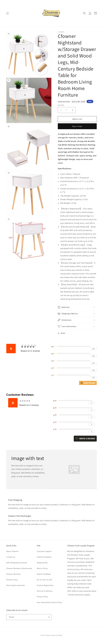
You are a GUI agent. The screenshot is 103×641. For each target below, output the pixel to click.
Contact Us (10, 557)
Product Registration (45, 585)
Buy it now (77, 126)
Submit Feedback (44, 574)
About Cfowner (12, 551)
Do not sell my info (44, 580)
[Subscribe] (48, 617)
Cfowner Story (12, 580)
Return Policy (42, 568)
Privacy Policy (42, 596)
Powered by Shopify (56, 635)
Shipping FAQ (42, 562)
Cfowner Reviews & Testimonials (19, 568)
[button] (7, 13)
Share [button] (63, 333)
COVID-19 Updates (44, 557)
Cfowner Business (13, 574)
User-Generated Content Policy (49, 602)
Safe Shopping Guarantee (16, 562)
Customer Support (44, 551)
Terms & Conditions (45, 591)
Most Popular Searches (15, 585)
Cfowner (47, 635)
